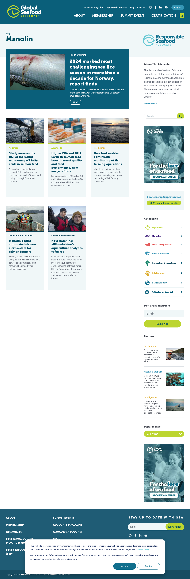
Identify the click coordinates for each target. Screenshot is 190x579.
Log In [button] (177, 7)
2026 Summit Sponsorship (164, 203)
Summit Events (64, 517)
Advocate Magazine (93, 7)
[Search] (180, 116)
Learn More (150, 103)
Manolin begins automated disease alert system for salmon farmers (22, 246)
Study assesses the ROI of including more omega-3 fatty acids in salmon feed (23, 158)
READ (76, 102)
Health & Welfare (153, 371)
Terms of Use (64, 574)
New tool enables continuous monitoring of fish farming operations (108, 158)
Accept (124, 566)
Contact (141, 7)
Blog (132, 7)
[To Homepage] (24, 11)
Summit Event (132, 16)
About (79, 16)
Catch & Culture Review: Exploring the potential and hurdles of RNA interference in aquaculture (152, 381)
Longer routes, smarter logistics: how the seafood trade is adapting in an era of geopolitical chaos (153, 407)
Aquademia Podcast (116, 7)
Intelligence (150, 346)
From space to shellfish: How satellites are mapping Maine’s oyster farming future (152, 356)
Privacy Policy (143, 549)
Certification (163, 16)
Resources (14, 531)
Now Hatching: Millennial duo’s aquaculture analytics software (67, 246)
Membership (102, 16)
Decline (148, 566)
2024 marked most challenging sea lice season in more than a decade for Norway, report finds (94, 72)
